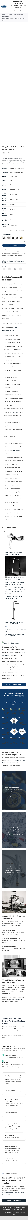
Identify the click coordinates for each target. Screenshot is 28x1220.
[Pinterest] (20, 269)
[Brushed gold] (21, 238)
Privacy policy (7, 1212)
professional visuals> (16, 999)
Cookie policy (16, 1212)
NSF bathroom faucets (12, 261)
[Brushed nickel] (9, 238)
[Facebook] (4, 269)
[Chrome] (4, 238)
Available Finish (6, 234)
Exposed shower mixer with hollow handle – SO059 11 (13, 553)
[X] (9, 269)
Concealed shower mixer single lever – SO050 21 (14, 635)
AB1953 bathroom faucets (11, 260)
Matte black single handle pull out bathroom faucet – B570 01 (15, 583)
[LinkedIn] (15, 269)
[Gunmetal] (17, 238)
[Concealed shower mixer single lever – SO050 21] (15, 629)
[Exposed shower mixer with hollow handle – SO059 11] (15, 540)
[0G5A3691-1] (14, 83)
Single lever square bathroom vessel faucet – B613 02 (14, 597)
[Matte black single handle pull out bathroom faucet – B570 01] (15, 568)
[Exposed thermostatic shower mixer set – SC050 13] (15, 610)
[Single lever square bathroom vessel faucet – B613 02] (15, 590)
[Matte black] (13, 238)
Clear (24, 241)
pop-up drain (16, 450)
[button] (14, 11)
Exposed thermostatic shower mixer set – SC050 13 (14, 623)
